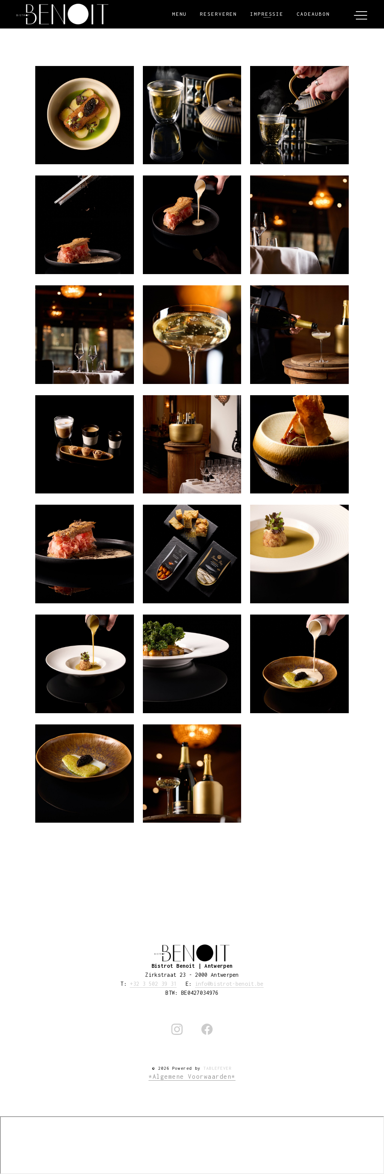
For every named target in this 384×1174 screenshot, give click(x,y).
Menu (179, 14)
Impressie (267, 14)
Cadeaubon (313, 14)
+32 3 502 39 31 (153, 984)
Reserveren (218, 14)
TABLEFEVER (217, 1068)
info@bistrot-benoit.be (229, 984)
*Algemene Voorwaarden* (192, 1076)
